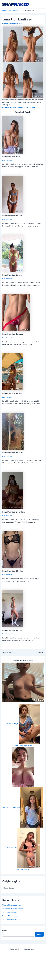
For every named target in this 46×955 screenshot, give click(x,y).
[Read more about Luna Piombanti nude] (12, 372)
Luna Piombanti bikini (12, 216)
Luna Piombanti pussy (12, 334)
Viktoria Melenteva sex (10, 916)
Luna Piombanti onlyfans (13, 512)
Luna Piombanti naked (12, 452)
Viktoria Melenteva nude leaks (13, 909)
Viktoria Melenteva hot (10, 912)
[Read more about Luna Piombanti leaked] (12, 549)
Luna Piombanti (7, 160)
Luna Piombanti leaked (13, 571)
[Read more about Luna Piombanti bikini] (12, 194)
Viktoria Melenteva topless (12, 905)
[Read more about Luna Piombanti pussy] (16, 313)
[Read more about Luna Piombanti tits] (12, 135)
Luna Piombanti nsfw (12, 630)
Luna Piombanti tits (11, 156)
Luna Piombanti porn (12, 275)
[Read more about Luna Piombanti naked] (13, 431)
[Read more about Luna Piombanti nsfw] (12, 609)
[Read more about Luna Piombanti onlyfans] (12, 490)
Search (4, 931)
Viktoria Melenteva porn (11, 919)
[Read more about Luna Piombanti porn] (12, 253)
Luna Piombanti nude (12, 393)
